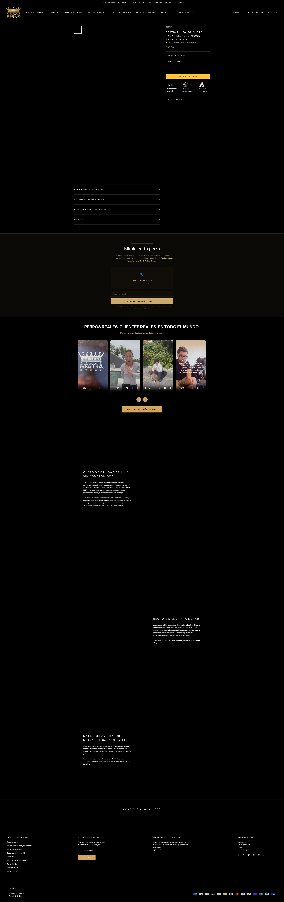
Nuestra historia (12, 842)
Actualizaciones (12, 868)
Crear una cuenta (244, 845)
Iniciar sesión (242, 842)
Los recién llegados (120, 12)
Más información (176, 99)
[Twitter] (181, 55)
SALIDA (164, 12)
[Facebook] (178, 55)
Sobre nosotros (34, 12)
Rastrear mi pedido (244, 850)
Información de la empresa (16, 860)
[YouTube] (258, 854)
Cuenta (249, 12)
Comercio (53, 12)
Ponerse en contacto (184, 12)
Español (237, 12)
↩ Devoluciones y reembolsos (90, 209)
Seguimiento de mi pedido (16, 853)
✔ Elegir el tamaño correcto (90, 199)
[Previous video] (138, 399)
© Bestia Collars (17, 893)
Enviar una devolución (14, 849)
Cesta (240, 847)
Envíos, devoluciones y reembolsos (19, 846)
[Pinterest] (184, 55)
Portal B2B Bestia (13, 864)
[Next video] (145, 399)
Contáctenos (11, 857)
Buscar (259, 12)
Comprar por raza (72, 12)
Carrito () (272, 12)
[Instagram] (248, 854)
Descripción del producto (88, 189)
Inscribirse (86, 857)
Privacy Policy (12, 871)
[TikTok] (263, 854)
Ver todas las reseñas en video (142, 409)
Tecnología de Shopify (16, 896)
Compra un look (95, 12)
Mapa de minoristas (146, 12)
